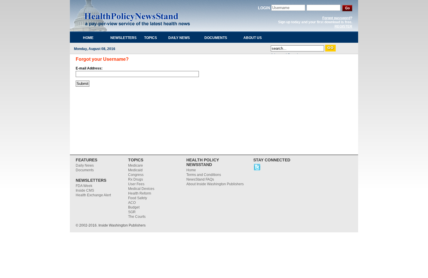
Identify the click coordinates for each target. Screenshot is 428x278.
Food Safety (137, 198)
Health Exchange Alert (93, 195)
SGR (132, 212)
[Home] (138, 16)
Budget (133, 207)
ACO (132, 203)
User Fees (136, 184)
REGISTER (343, 26)
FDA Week (84, 186)
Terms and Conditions (203, 175)
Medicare (135, 165)
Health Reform (139, 193)
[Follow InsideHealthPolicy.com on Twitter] (257, 170)
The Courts (137, 217)
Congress (136, 175)
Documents (215, 38)
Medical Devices (141, 189)
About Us (252, 38)
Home (88, 38)
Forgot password (336, 18)
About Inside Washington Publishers (215, 184)
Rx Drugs (135, 179)
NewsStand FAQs (200, 179)
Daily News (179, 38)
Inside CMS (85, 190)
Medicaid (135, 170)
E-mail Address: (89, 68)
